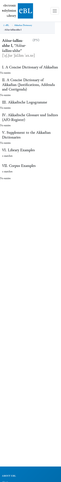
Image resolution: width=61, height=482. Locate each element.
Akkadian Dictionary (23, 25)
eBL (7, 25)
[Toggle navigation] (54, 10)
